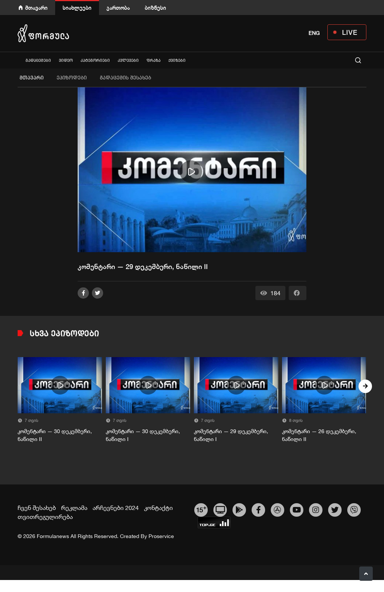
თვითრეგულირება (45, 516)
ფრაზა (153, 60)
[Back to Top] (366, 574)
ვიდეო (66, 60)
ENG (314, 33)
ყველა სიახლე (18, 60)
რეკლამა (74, 507)
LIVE (349, 32)
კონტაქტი (158, 507)
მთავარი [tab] (32, 78)
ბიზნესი (155, 7)
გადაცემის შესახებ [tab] (125, 78)
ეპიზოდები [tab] (72, 78)
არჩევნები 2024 (116, 507)
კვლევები (128, 60)
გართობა (118, 7)
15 (201, 508)
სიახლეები (77, 7)
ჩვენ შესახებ (37, 507)
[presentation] (19, 386)
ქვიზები (177, 60)
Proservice (161, 536)
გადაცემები (38, 60)
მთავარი (36, 7)
